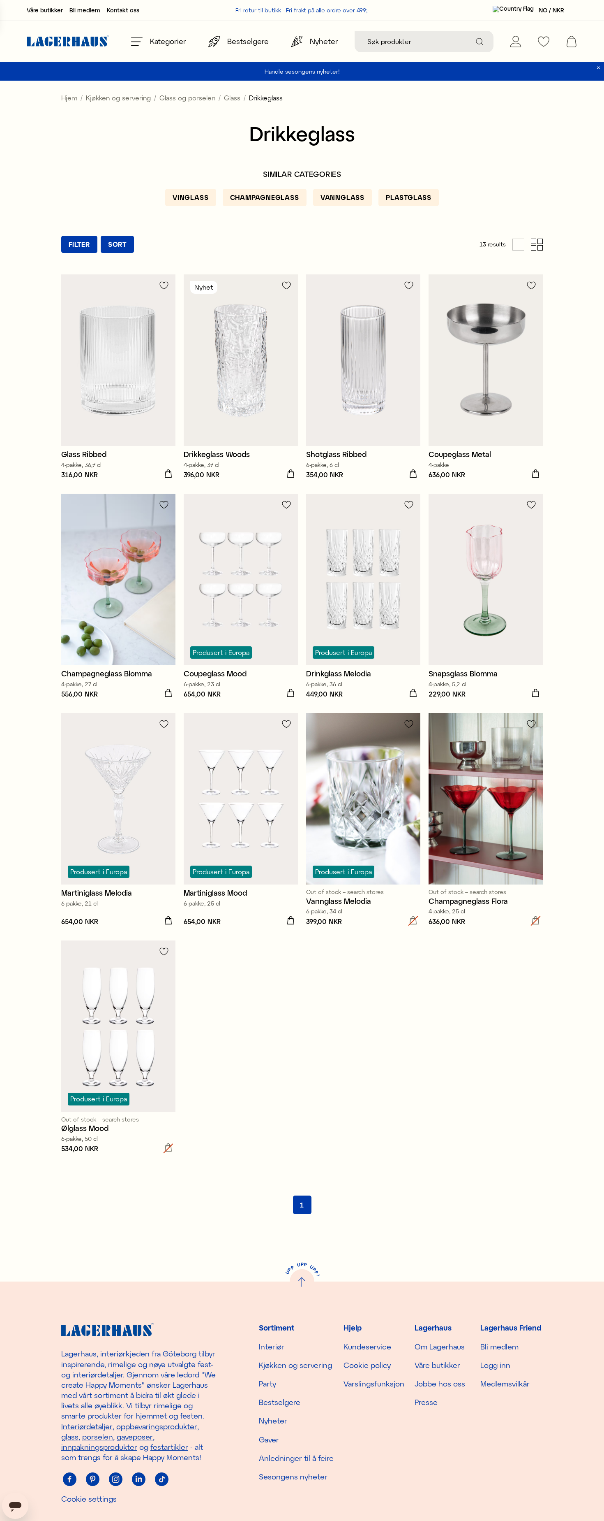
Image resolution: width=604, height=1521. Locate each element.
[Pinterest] (92, 1479)
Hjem (69, 98)
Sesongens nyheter (293, 1476)
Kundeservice (367, 1346)
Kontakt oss (123, 10)
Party (267, 1383)
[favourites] (543, 41)
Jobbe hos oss (440, 1383)
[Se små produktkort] (537, 245)
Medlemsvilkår (505, 1383)
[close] (598, 67)
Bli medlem (84, 10)
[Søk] (479, 41)
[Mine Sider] (515, 41)
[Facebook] (69, 1479)
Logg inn (495, 1365)
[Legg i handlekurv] (168, 474)
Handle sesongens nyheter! (302, 71)
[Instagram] (115, 1479)
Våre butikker (45, 10)
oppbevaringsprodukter (156, 1426)
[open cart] (571, 41)
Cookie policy (367, 1365)
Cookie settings (89, 1498)
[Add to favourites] (164, 285)
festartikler (169, 1446)
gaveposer (135, 1436)
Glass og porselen (187, 98)
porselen (97, 1436)
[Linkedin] (138, 1479)
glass (69, 1436)
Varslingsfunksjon (373, 1383)
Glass (232, 98)
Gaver (269, 1439)
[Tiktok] (161, 1479)
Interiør (271, 1346)
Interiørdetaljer (87, 1426)
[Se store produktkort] (518, 245)
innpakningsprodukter (99, 1446)
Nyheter (273, 1420)
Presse (426, 1402)
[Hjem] (68, 42)
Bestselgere (279, 1402)
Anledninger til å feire (296, 1458)
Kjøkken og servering (118, 98)
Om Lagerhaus (440, 1346)
